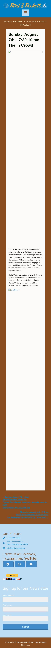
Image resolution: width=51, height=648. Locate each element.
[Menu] (25, 12)
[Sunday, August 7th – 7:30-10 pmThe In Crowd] (25, 53)
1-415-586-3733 (13, 538)
